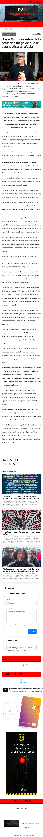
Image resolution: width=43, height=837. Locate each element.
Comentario (10, 608)
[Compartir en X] (9, 464)
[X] (31, 2)
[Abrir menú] (4, 24)
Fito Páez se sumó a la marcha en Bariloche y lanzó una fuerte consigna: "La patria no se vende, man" (21, 570)
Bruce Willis (24, 29)
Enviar (32, 632)
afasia (35, 29)
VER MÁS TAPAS (21, 683)
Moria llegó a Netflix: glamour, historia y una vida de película (21, 533)
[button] (27, 2)
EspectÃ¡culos (10, 29)
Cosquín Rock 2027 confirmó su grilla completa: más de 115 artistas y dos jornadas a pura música (21, 498)
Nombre (8, 599)
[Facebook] (34, 2)
